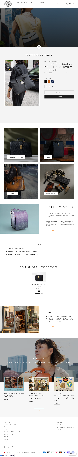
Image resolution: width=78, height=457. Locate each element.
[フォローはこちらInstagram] (12, 447)
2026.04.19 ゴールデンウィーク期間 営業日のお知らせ (22, 251)
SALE (5, 442)
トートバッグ (13, 193)
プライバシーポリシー (63, 425)
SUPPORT (30, 5)
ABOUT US (34, 2)
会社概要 (59, 422)
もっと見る (51, 230)
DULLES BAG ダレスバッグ (16, 157)
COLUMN (41, 2)
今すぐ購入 (59, 97)
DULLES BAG (7, 422)
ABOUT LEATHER (20, 5)
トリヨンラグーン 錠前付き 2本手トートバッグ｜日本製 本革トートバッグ (59, 67)
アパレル (6, 436)
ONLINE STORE (25, 2)
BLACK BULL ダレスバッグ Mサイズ (39, 285)
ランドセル (7, 439)
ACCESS (36, 5)
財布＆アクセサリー (51, 193)
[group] (39, 27)
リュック (48, 157)
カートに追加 (59, 92)
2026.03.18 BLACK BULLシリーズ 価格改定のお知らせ (22, 255)
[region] (39, 27)
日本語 (17, 452)
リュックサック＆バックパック (12, 431)
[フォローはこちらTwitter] (8, 447)
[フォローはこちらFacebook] (4, 447)
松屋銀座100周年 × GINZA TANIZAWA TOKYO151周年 (36, 396)
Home (17, 2)
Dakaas (12, 455)
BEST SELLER (28, 267)
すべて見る (39, 299)
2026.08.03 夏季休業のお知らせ (16, 248)
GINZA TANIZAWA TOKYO (51, 61)
